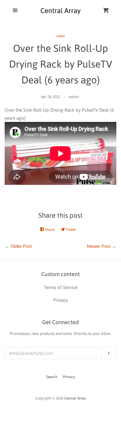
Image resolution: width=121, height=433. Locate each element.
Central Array (75, 398)
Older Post (21, 246)
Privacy (69, 377)
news (60, 36)
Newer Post (98, 246)
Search (51, 377)
